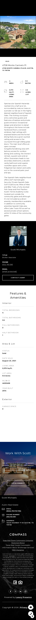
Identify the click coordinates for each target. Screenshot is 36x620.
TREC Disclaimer (18, 550)
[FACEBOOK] (10, 591)
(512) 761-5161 (7, 264)
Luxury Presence (24, 597)
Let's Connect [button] (18, 483)
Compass (12, 555)
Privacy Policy (27, 607)
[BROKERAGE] (25, 591)
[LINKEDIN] (20, 591)
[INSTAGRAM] (15, 591)
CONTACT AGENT (18, 278)
